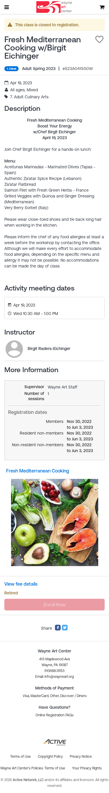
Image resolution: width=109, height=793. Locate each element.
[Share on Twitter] (64, 629)
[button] (99, 39)
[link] (14, 349)
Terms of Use (54, 768)
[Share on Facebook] (57, 629)
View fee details (20, 584)
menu (7, 7)
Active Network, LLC (28, 780)
